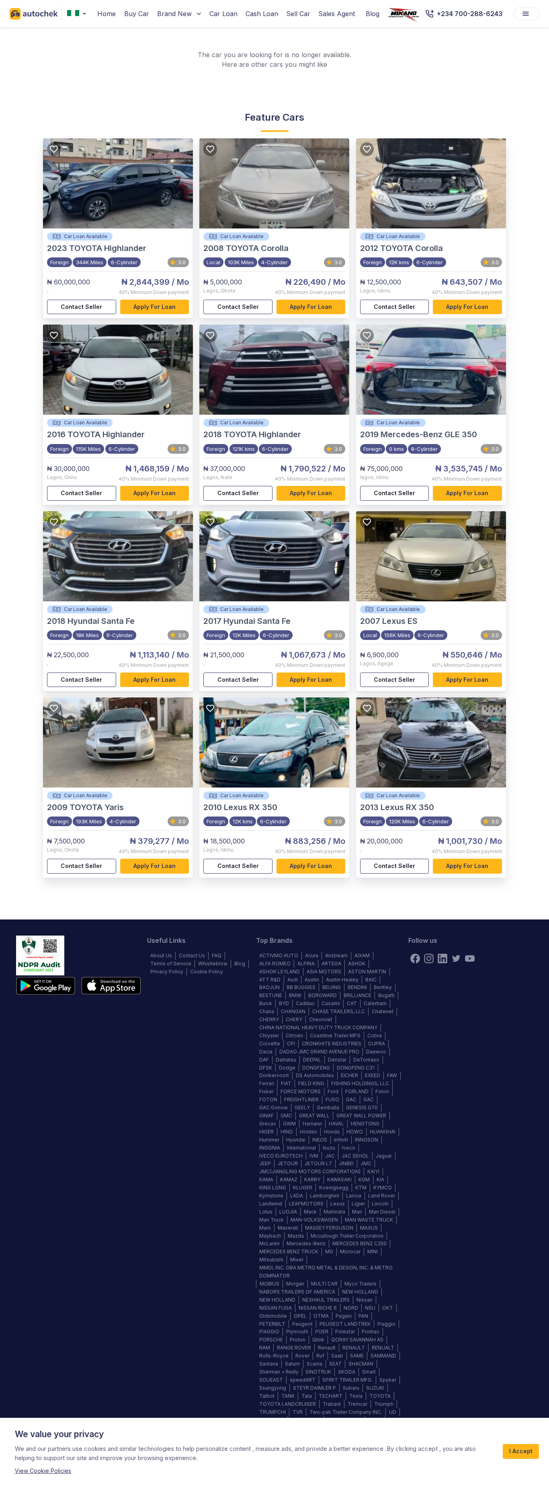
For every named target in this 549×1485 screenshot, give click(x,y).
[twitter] (456, 958)
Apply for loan (154, 306)
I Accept (521, 1451)
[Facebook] (415, 958)
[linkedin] (442, 958)
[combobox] (78, 14)
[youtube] (470, 958)
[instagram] (429, 958)
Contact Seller (81, 306)
